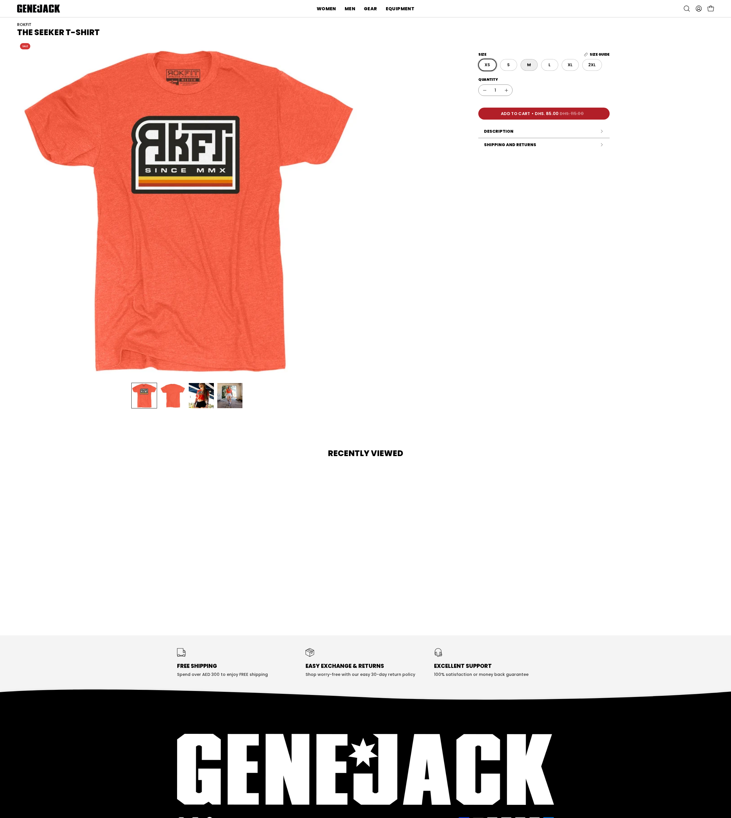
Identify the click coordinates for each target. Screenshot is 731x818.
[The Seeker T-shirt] (144, 395)
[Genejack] (38, 9)
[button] (326, 8)
